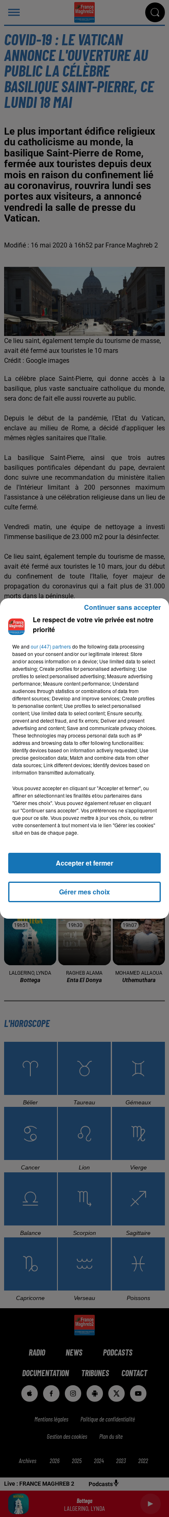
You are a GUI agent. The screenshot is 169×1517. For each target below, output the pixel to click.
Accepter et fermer (84, 863)
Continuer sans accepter (122, 607)
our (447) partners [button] (51, 646)
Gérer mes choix (84, 891)
